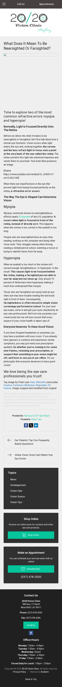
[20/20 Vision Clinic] (31, 22)
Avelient (45, 672)
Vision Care (16, 490)
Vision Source (17, 496)
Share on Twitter (31, 425)
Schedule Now (33, 569)
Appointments (46, 4)
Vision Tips (36, 419)
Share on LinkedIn (36, 425)
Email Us (31, 625)
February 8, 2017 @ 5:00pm (37, 416)
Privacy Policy (19, 672)
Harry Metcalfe (38, 382)
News (13, 479)
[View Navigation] (5, 4)
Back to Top (31, 679)
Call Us (21, 4)
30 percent (24, 216)
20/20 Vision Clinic (30, 668)
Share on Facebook (26, 425)
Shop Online (33, 535)
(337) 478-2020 (34, 612)
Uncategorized (18, 485)
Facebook (31, 633)
